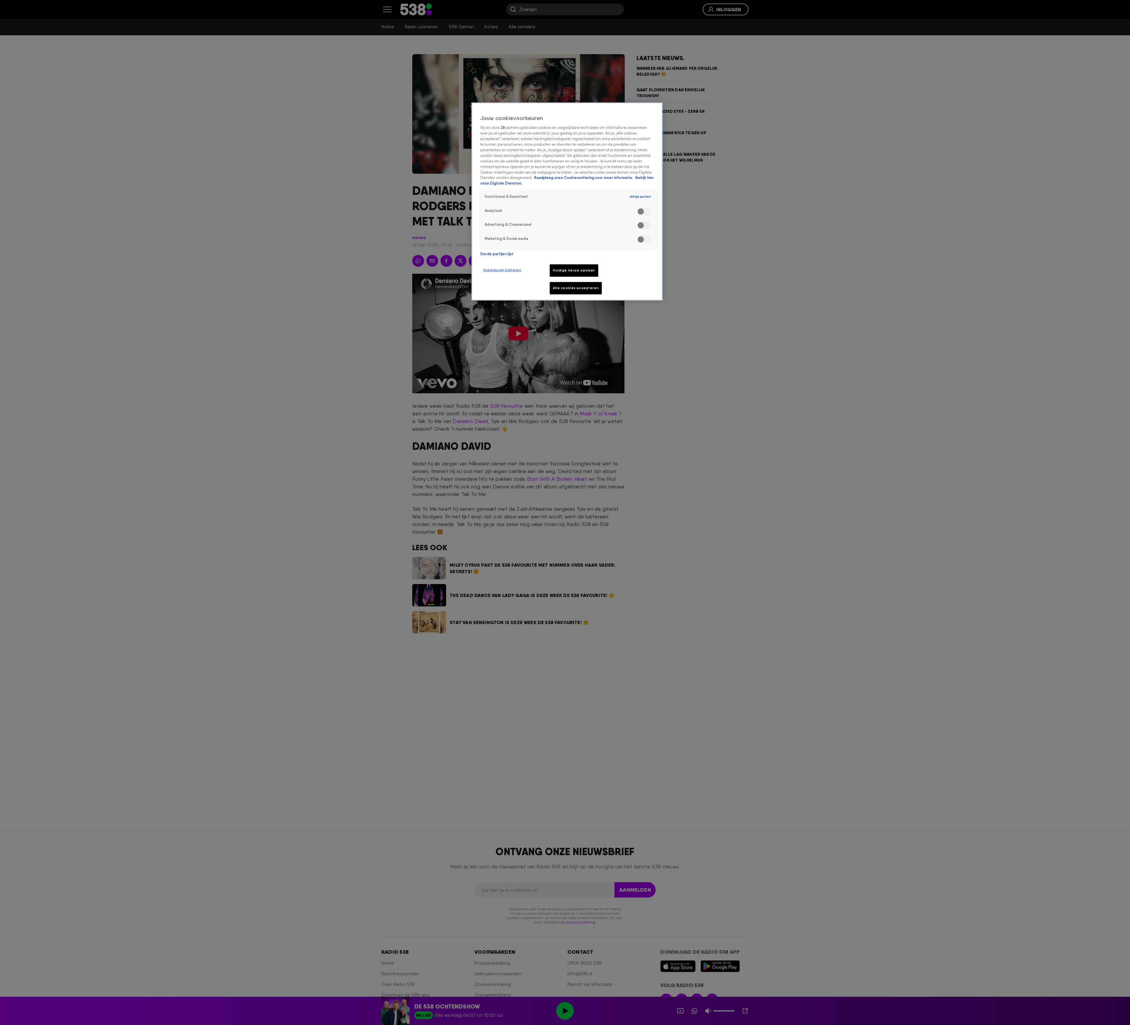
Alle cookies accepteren (576, 288)
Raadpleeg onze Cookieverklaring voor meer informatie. (584, 178)
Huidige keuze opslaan (574, 270)
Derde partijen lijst (497, 254)
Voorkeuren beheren (502, 270)
